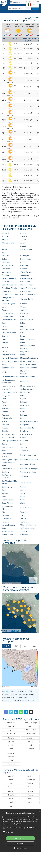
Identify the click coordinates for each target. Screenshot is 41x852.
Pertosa (5, 412)
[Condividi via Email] (31, 712)
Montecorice (7, 372)
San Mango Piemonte (29, 460)
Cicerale (5, 310)
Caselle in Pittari (26, 285)
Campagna (6, 272)
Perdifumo (6, 408)
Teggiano (24, 512)
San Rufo (5, 472)
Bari (11, 783)
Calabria (11, 757)
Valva (4, 528)
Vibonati (23, 532)
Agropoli (23, 236)
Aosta (11, 780)
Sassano (5, 493)
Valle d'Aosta (11, 723)
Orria (22, 396)
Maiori (22, 355)
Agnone (5, 236)
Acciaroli (5, 233)
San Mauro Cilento (27, 464)
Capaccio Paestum (9, 278)
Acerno (23, 233)
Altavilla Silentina (8, 243)
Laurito (23, 342)
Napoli (11, 802)
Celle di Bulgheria (9, 304)
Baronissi (5, 256)
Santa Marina (25, 482)
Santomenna (7, 487)
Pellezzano (24, 405)
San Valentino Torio (28, 472)
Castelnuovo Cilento (10, 295)
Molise (30, 741)
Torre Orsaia (6, 519)
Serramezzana (7, 500)
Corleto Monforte (9, 320)
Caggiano (24, 265)
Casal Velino (7, 282)
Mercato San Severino (29, 361)
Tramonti (5, 522)
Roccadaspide (8, 434)
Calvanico (6, 269)
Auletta (23, 253)
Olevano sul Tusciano (10, 392)
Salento (23, 447)
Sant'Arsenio (25, 476)
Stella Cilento (25, 508)
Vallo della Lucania (28, 525)
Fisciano (5, 326)
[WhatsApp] (21, 712)
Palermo (30, 791)
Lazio (11, 749)
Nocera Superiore (27, 386)
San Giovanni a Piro (28, 455)
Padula (23, 399)
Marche (11, 741)
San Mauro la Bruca (10, 469)
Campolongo (25, 272)
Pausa (33, 580)
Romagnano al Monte (10, 441)
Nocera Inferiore (8, 386)
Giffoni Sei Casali (27, 329)
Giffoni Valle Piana (9, 333)
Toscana (11, 738)
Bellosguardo (25, 259)
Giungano (6, 336)
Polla (22, 418)
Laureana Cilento (27, 339)
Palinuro (23, 402)
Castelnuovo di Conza (29, 295)
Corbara (23, 317)
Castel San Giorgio (9, 288)
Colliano (23, 310)
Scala (4, 497)
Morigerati (24, 381)
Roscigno (24, 441)
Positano (5, 425)
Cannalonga (25, 275)
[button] (21, 848)
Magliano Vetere (8, 355)
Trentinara (24, 522)
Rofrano (23, 438)
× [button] (39, 811)
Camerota (24, 269)
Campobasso (30, 780)
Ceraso (5, 307)
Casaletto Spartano (10, 285)
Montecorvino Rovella (11, 377)
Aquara (23, 246)
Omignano (6, 396)
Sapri (4, 490)
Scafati (23, 493)
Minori (4, 364)
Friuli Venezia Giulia (30, 730)
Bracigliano (6, 262)
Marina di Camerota (10, 358)
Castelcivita (6, 291)
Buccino (23, 262)
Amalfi (22, 243)
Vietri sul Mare (7, 535)
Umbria (11, 745)
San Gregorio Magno (10, 460)
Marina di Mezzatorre (10, 361)
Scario (23, 497)
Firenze (30, 787)
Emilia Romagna (30, 733)
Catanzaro (30, 783)
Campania (30, 749)
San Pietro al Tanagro (29, 469)
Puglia (30, 745)
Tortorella (24, 519)
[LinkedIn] (16, 712)
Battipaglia (24, 256)
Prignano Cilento (27, 428)
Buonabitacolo (8, 265)
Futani (4, 329)
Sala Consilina (7, 447)
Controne (24, 313)
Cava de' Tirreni (26, 299)
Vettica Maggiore (27, 528)
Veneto (30, 726)
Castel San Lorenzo (28, 288)
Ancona (11, 776)
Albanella (5, 240)
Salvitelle (24, 450)
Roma (30, 802)
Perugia (30, 795)
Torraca (23, 515)
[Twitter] (11, 712)
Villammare (24, 535)
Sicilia (11, 760)
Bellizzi (4, 259)
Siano (22, 503)
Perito (22, 408)
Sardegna (11, 764)
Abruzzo (30, 738)
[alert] (20, 830)
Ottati (4, 399)
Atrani (4, 253)
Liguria (11, 730)
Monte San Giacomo (28, 368)
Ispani (22, 336)
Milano (11, 798)
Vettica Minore (7, 532)
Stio (3, 512)
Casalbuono (25, 282)
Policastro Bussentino (10, 418)
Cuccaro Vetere (26, 320)
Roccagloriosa (26, 434)
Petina (22, 412)
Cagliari (30, 776)
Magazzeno (25, 352)
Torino (11, 806)
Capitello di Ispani (27, 278)
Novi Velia (6, 389)
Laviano (5, 347)
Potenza (30, 798)
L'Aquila (11, 795)
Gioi (21, 333)
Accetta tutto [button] (20, 838)
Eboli (4, 323)
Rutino (4, 444)
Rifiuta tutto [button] (20, 843)
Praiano (5, 428)
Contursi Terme (8, 317)
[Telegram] (26, 712)
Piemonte (11, 726)
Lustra (4, 352)
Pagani (4, 402)
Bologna (11, 787)
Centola (23, 304)
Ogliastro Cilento (27, 389)
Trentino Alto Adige (30, 723)
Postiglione (24, 425)
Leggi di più (18, 824)
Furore (23, 326)
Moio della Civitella (28, 364)
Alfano (23, 240)
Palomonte (6, 405)
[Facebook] (6, 712)
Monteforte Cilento (28, 377)
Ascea (4, 249)
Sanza (22, 487)
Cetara (23, 307)
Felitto (22, 323)
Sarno (22, 490)
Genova (11, 791)
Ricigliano (24, 431)
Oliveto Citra (25, 392)
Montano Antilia (8, 368)
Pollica (4, 421)
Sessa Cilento (7, 503)
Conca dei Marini (8, 313)
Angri (4, 246)
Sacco (23, 444)
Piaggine (5, 415)
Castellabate (25, 291)
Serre (22, 500)
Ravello (5, 431)
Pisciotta (23, 415)
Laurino (5, 342)
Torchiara (5, 515)
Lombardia (11, 733)
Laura (4, 339)
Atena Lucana (26, 249)
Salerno (5, 450)
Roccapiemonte (8, 438)
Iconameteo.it (9, 691)
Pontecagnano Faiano (29, 421)
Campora (5, 275)
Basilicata (11, 753)
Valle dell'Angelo (8, 525)
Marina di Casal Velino (29, 358)
